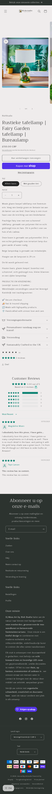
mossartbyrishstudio (24, 776)
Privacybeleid (39, 779)
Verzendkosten (7, 150)
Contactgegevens (17, 788)
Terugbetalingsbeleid (23, 779)
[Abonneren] (43, 529)
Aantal (4, 190)
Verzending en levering (16, 577)
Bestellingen (11, 594)
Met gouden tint (31, 184)
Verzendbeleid (37, 784)
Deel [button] (7, 364)
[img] (8, 422)
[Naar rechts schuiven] (32, 109)
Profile (8, 601)
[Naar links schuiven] (20, 109)
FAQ (7, 558)
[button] (5, 11)
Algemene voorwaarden (21, 784)
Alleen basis (10, 184)
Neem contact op (13, 564)
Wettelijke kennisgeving (35, 788)
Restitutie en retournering (17, 571)
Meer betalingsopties (26, 172)
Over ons (10, 552)
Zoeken (9, 546)
